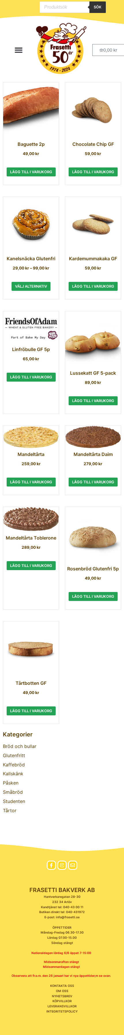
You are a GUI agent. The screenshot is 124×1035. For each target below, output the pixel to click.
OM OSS (62, 991)
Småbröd (13, 792)
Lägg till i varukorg (31, 172)
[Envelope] (72, 865)
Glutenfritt (14, 755)
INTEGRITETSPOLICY (62, 1011)
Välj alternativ (31, 286)
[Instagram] (62, 865)
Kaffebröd (14, 765)
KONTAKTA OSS (62, 986)
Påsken (10, 783)
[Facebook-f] (51, 865)
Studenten (14, 801)
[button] (18, 50)
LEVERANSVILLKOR (62, 1006)
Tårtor (9, 810)
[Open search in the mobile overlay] (73, 7)
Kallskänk (13, 773)
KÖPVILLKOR (62, 1001)
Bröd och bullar (19, 746)
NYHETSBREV (62, 996)
